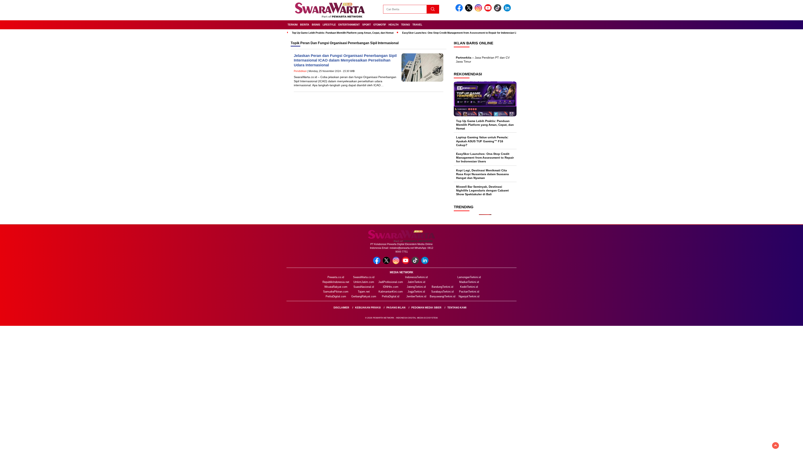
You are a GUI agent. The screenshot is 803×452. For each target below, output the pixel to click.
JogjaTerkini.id (416, 291)
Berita (304, 24)
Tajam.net (364, 291)
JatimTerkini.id (416, 282)
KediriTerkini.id (469, 286)
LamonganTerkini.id (469, 277)
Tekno (405, 24)
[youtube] (488, 10)
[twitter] (469, 10)
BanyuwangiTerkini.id (442, 296)
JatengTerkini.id (416, 286)
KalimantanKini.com (390, 291)
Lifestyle (329, 24)
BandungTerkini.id (442, 286)
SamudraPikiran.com (335, 291)
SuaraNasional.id (363, 286)
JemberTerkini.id (416, 296)
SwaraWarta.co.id (363, 277)
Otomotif (379, 24)
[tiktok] (498, 10)
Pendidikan (300, 71)
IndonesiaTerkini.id (416, 277)
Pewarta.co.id (335, 277)
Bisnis (316, 24)
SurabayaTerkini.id (442, 291)
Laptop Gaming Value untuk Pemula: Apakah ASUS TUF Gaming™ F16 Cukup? (482, 141)
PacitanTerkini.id (469, 291)
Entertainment (349, 24)
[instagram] (479, 10)
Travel (417, 24)
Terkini (293, 24)
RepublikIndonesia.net (335, 282)
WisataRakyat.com (335, 286)
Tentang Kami (456, 307)
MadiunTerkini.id (469, 282)
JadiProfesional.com (390, 282)
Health (394, 24)
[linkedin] (508, 10)
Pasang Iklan (395, 307)
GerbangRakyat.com (363, 296)
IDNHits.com (390, 286)
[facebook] (459, 10)
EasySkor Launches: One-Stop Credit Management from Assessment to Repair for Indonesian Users (462, 32)
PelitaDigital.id (390, 296)
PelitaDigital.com (336, 296)
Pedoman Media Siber (426, 307)
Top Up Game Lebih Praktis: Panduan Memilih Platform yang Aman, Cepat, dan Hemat (343, 32)
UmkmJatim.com (363, 282)
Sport (366, 24)
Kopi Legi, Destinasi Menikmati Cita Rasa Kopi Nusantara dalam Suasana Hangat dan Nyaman (482, 174)
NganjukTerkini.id (469, 296)
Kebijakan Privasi (368, 307)
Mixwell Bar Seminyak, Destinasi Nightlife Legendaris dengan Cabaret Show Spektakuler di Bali (482, 190)
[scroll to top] (775, 445)
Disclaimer (341, 307)
